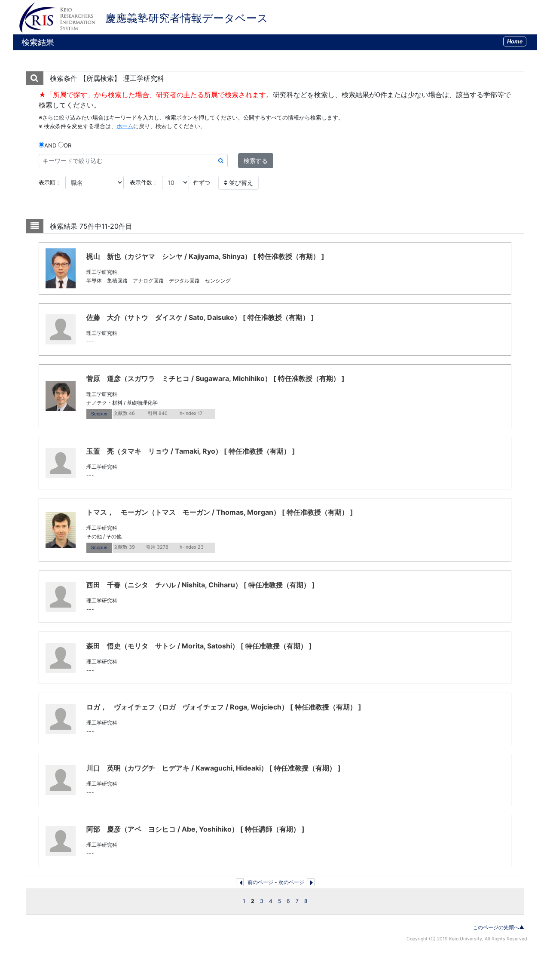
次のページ (291, 882)
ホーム (124, 126)
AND (50, 145)
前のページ (260, 882)
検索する (256, 160)
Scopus (99, 414)
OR (67, 145)
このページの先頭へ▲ (498, 927)
